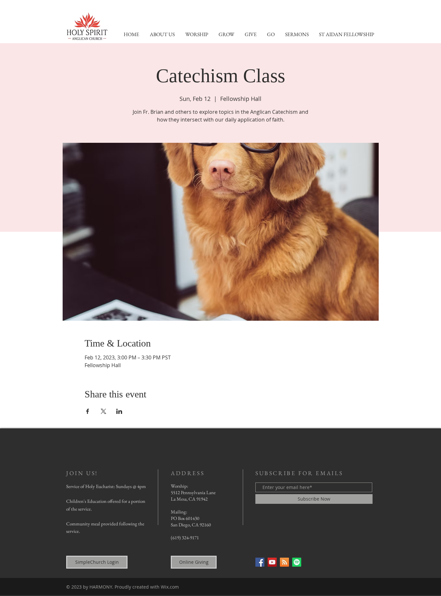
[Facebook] (259, 562)
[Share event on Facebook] (88, 411)
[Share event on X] (103, 411)
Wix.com (170, 587)
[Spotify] (296, 562)
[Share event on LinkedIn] (119, 411)
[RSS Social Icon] (284, 562)
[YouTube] (272, 562)
